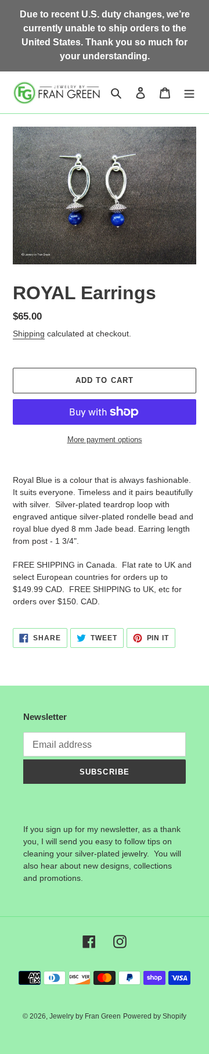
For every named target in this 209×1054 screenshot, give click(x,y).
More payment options (104, 439)
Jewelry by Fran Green (85, 1016)
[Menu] (189, 92)
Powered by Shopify (154, 1016)
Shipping (29, 333)
